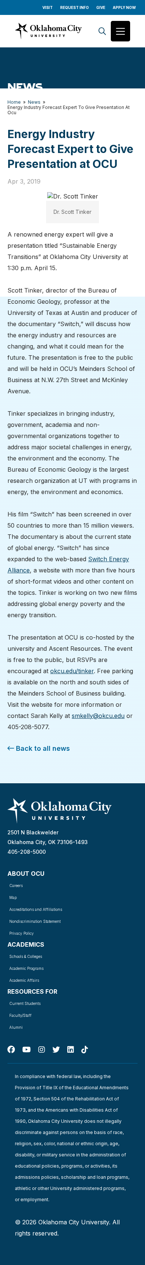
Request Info (74, 7)
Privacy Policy (21, 933)
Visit (47, 7)
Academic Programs (26, 968)
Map (13, 897)
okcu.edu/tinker (72, 671)
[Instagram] (41, 1049)
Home (14, 102)
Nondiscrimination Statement (35, 921)
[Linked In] (70, 1049)
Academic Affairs (24, 980)
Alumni (16, 1027)
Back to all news (42, 748)
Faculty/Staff (20, 1015)
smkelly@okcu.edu (98, 715)
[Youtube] (26, 1049)
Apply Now (124, 7)
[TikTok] (84, 1049)
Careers (16, 885)
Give (100, 7)
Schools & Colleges (25, 956)
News (34, 102)
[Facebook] (11, 1049)
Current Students (25, 1003)
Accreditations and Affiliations (35, 909)
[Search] (102, 31)
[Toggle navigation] (120, 31)
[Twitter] (56, 1049)
